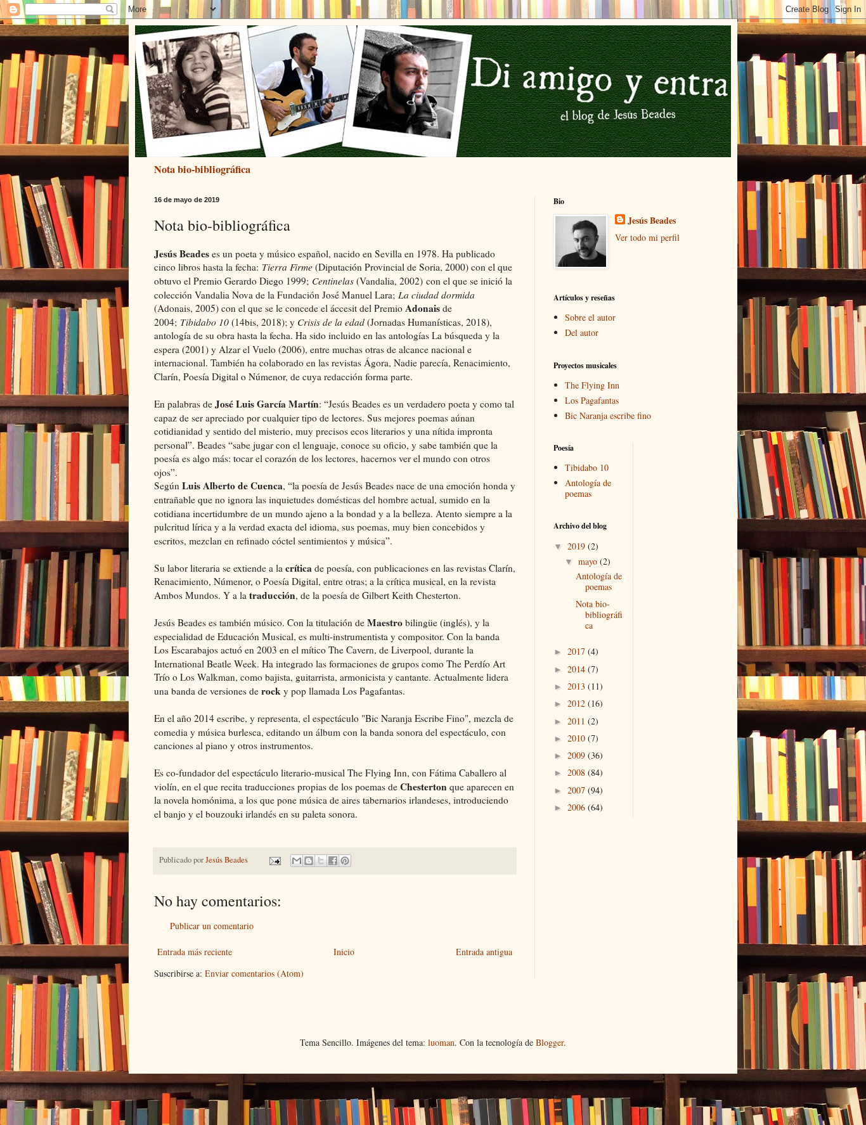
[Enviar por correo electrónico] (296, 860)
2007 (577, 790)
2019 (577, 546)
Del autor (581, 332)
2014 (577, 669)
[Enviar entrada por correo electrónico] (274, 859)
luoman (441, 1042)
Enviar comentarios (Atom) (254, 973)
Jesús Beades (652, 220)
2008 (577, 772)
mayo (589, 561)
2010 (577, 738)
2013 (577, 686)
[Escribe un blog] (308, 860)
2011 (577, 721)
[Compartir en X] (320, 860)
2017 (577, 651)
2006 (577, 807)
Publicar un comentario (212, 926)
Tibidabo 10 (587, 467)
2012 (577, 703)
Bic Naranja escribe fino (608, 415)
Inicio (343, 952)
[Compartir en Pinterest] (345, 860)
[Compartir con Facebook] (332, 860)
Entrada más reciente (194, 952)
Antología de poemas (588, 488)
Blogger (550, 1042)
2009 (577, 755)
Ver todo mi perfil (647, 237)
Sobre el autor (590, 317)
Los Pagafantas (592, 400)
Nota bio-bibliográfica (202, 169)
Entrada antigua (484, 952)
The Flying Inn (592, 385)
